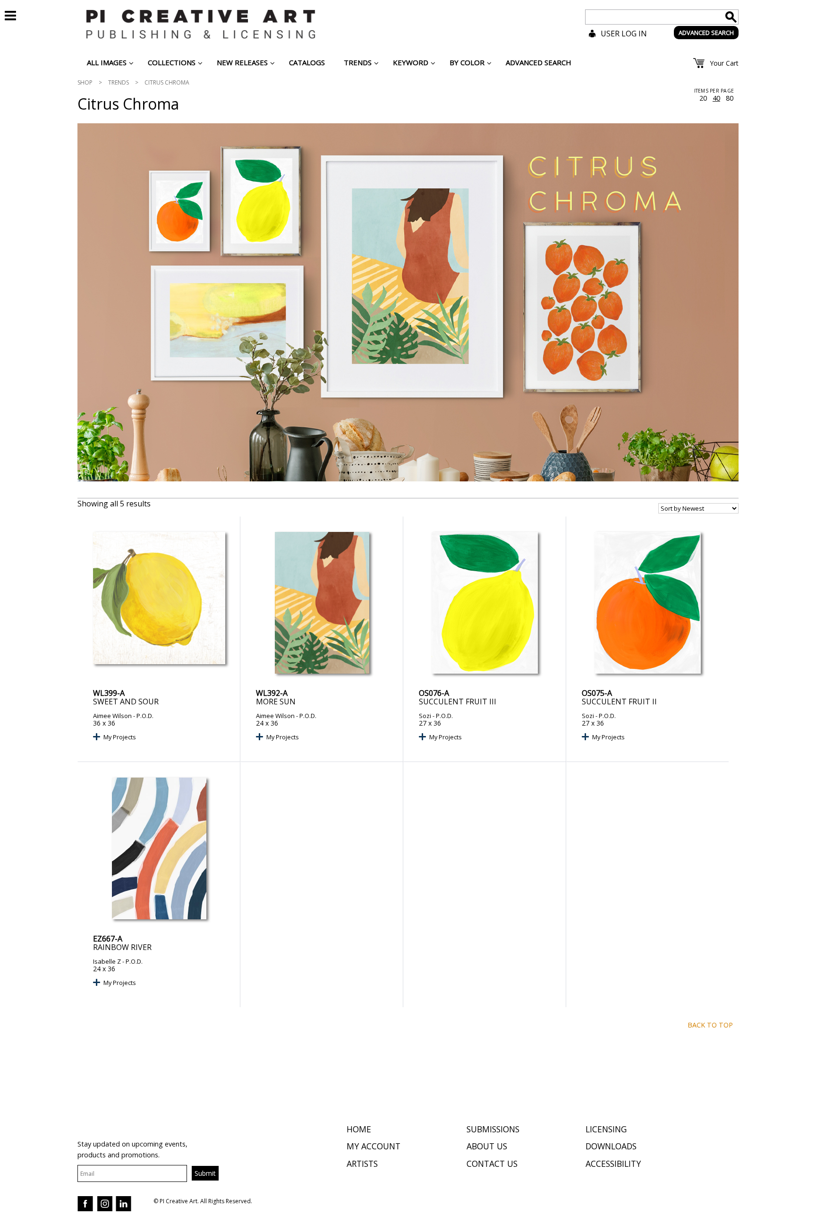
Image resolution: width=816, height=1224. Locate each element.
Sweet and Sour (126, 701)
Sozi (425, 715)
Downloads (611, 1146)
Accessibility (613, 1163)
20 (703, 98)
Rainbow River (122, 947)
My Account (373, 1146)
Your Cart (724, 63)
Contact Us (492, 1163)
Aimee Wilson (112, 715)
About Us (487, 1146)
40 (716, 98)
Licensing (606, 1129)
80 (729, 98)
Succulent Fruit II (619, 701)
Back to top (710, 1024)
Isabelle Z (107, 961)
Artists (362, 1163)
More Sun (276, 701)
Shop (85, 82)
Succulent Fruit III (457, 701)
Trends (118, 82)
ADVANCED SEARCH (706, 32)
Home (359, 1129)
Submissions (493, 1129)
